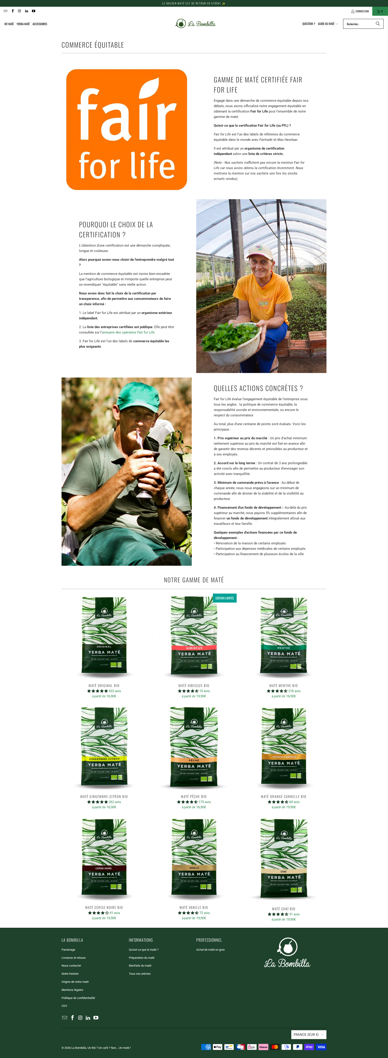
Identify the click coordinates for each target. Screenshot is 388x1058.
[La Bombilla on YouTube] (33, 11)
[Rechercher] (378, 24)
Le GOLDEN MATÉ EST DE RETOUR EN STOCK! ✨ (194, 3)
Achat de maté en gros (210, 949)
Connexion (362, 11)
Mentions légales (72, 990)
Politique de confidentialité (78, 998)
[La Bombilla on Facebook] (12, 11)
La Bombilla (78, 1047)
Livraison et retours (74, 957)
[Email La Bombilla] (5, 11)
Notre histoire (70, 973)
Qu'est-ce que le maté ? (144, 949)
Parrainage (68, 949)
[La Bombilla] (195, 24)
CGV (64, 1005)
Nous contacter (71, 965)
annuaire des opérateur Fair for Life (128, 332)
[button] (328, 23)
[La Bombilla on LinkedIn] (26, 11)
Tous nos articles (140, 973)
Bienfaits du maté (140, 965)
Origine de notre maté (75, 981)
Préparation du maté (141, 957)
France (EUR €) (306, 1035)
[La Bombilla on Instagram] (19, 11)
